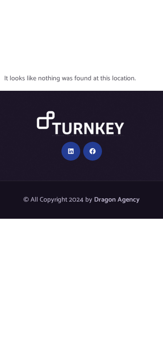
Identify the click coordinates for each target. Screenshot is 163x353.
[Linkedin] (70, 151)
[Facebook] (92, 151)
